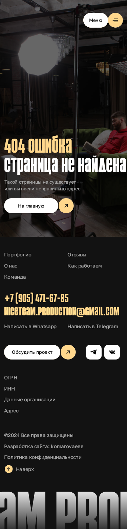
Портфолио (17, 254)
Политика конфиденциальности (43, 457)
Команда (15, 277)
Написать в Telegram (92, 326)
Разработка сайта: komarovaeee (44, 446)
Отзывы (76, 254)
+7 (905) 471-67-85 (36, 299)
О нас (10, 265)
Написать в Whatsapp (30, 326)
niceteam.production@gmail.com (61, 312)
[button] (103, 20)
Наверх (25, 469)
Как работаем (84, 265)
